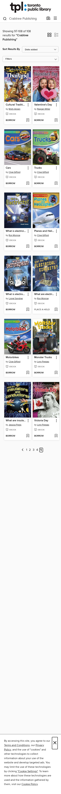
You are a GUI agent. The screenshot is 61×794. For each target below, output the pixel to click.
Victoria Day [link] (41, 420)
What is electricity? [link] (16, 231)
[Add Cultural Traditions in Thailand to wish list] (28, 120)
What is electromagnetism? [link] (16, 294)
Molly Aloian (14, 109)
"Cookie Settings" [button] (27, 771)
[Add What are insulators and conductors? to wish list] (28, 436)
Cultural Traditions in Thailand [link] (16, 104)
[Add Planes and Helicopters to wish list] (56, 246)
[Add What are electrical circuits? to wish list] (56, 310)
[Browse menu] (55, 18)
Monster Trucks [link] (43, 357)
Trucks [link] (38, 168)
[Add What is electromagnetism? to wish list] (28, 310)
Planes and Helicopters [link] (44, 231)
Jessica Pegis (15, 425)
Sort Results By (11, 49)
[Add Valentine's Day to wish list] (56, 120)
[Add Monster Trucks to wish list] (56, 373)
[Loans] (48, 19)
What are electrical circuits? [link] (44, 294)
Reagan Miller (43, 109)
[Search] (5, 18)
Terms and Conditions (17, 745)
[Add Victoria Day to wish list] (56, 436)
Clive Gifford (14, 172)
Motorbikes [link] (12, 357)
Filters (8, 59)
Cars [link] (8, 168)
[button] (49, 36)
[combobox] (23, 19)
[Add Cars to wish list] (28, 183)
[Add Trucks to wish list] (56, 183)
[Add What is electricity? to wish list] (28, 246)
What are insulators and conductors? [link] (16, 420)
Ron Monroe (14, 235)
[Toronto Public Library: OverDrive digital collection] (30, 7)
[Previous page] (23, 450)
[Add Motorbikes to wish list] (28, 373)
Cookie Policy (30, 784)
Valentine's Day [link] (43, 104)
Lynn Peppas (43, 361)
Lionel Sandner (16, 298)
